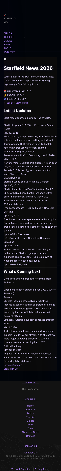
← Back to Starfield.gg (16, 102)
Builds (30, 413)
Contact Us (30, 452)
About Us (30, 409)
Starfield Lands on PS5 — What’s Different (26, 181)
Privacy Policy (42, 469)
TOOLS (7, 48)
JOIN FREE (9, 52)
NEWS (7, 44)
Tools (30, 428)
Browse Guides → (13, 365)
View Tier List (11, 368)
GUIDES (8, 40)
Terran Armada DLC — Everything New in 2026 (29, 155)
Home (30, 405)
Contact (30, 435)
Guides (30, 420)
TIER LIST (9, 37)
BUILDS (8, 33)
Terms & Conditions (21, 469)
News (30, 424)
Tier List (30, 417)
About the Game (30, 432)
